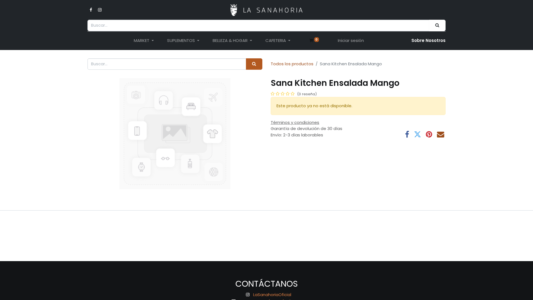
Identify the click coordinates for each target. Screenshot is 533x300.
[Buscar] (437, 25)
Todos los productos (292, 64)
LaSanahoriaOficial (272, 295)
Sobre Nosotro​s (428, 40)
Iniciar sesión (351, 40)
